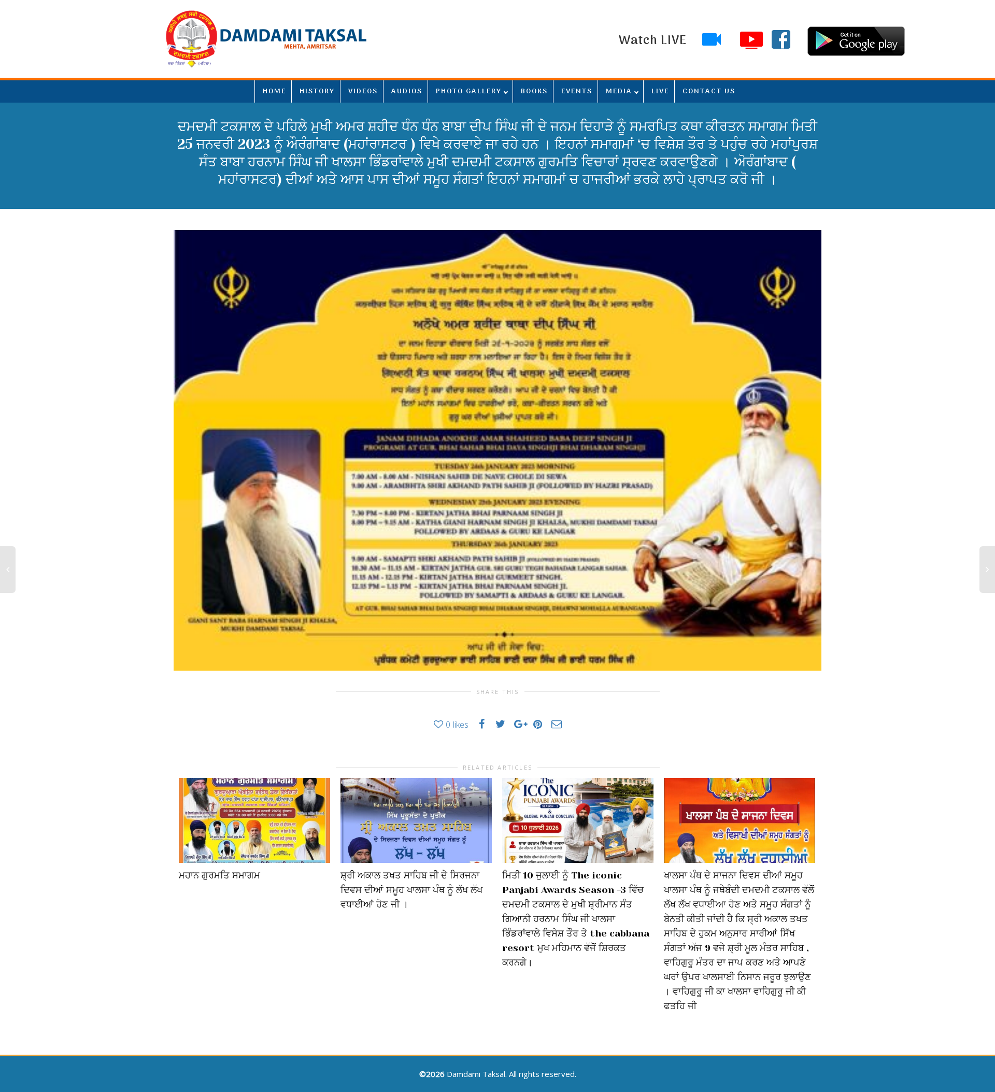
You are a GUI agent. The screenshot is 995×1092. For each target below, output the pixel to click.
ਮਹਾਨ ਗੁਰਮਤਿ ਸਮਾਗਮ (219, 875)
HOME (274, 91)
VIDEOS (363, 91)
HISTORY (317, 91)
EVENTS (576, 91)
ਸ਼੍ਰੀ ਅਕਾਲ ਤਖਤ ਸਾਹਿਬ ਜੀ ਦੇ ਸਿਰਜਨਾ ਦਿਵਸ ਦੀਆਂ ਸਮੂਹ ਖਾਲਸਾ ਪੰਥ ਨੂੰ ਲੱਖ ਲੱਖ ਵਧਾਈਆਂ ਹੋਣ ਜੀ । (411, 890)
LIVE (660, 91)
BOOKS (534, 91)
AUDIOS (406, 91)
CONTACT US (709, 91)
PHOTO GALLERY (469, 91)
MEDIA (619, 91)
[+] (254, 820)
